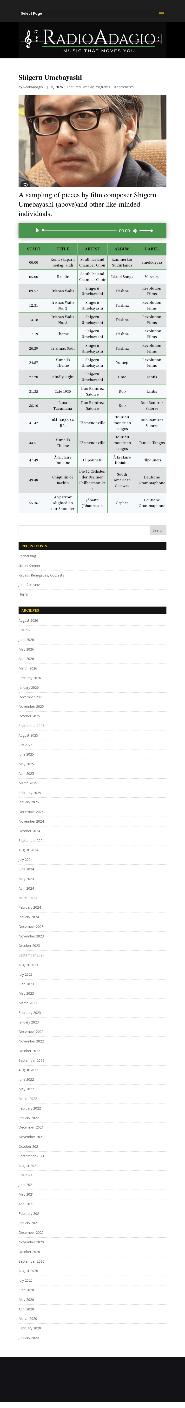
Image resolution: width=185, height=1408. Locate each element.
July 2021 (26, 1175)
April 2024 (26, 888)
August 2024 (28, 850)
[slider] (145, 230)
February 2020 (30, 1328)
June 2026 (26, 639)
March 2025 (28, 783)
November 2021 (31, 1137)
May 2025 (26, 764)
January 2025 (29, 802)
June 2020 (26, 1290)
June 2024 (26, 869)
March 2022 (28, 1098)
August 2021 (28, 1165)
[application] (92, 230)
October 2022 (29, 1050)
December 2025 (31, 697)
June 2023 (26, 984)
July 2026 (26, 630)
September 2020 (31, 1261)
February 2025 (30, 792)
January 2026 (29, 687)
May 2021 (26, 1194)
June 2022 (26, 1079)
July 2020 (26, 1280)
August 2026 (28, 620)
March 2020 (28, 1318)
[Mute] (135, 231)
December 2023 (31, 926)
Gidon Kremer (29, 565)
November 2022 (31, 1041)
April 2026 (26, 658)
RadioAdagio (33, 87)
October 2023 (29, 945)
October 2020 (29, 1251)
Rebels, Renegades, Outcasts (41, 575)
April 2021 (26, 1204)
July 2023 (26, 974)
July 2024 (26, 859)
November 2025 (31, 706)
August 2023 (28, 964)
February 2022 (30, 1108)
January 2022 (29, 1118)
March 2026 (28, 668)
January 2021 (29, 1223)
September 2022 (31, 1060)
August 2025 (28, 735)
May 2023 (26, 993)
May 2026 (26, 649)
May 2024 (26, 878)
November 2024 (31, 821)
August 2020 (28, 1270)
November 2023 (31, 936)
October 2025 (29, 716)
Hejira (23, 594)
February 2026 (30, 678)
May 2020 (26, 1299)
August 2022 (28, 1070)
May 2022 (26, 1089)
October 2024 (29, 831)
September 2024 (31, 840)
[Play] (37, 230)
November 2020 (31, 1242)
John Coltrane (29, 584)
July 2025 (26, 745)
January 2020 (29, 1337)
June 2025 (26, 754)
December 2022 (31, 1031)
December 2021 (31, 1127)
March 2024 (28, 897)
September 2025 (31, 725)
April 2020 (26, 1309)
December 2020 (31, 1232)
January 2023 (29, 1022)
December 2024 (31, 811)
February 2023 (30, 1012)
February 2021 (30, 1213)
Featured (74, 87)
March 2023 (28, 1003)
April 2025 (26, 773)
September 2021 (31, 1156)
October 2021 (29, 1146)
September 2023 (31, 955)
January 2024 (29, 917)
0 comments (124, 87)
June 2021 (26, 1184)
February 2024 (30, 907)
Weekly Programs (96, 87)
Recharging (27, 556)
